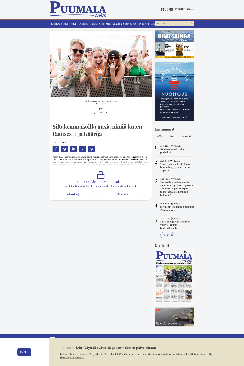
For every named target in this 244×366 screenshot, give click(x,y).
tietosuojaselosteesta (72, 357)
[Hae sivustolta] (192, 23)
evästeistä (204, 354)
